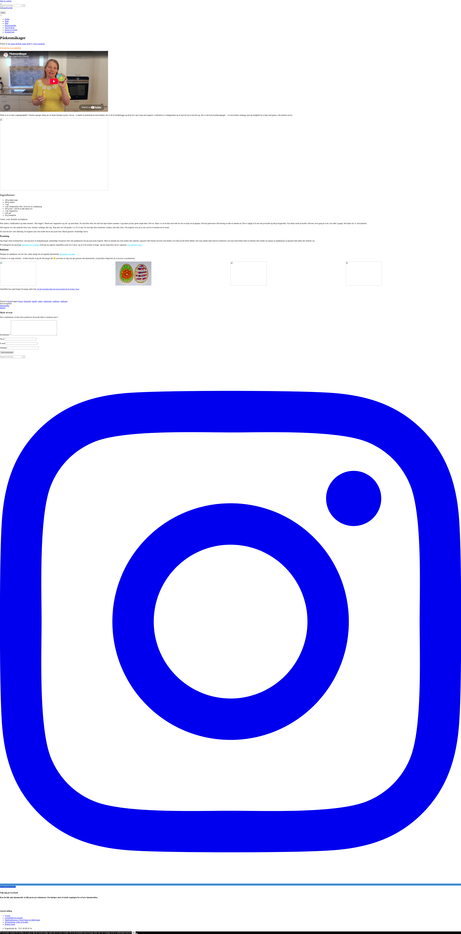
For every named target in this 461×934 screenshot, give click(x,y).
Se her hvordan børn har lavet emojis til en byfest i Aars (58, 289)
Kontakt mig (9, 32)
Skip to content (5, 1)
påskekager (47, 301)
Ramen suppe (10, 924)
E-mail (2, 343)
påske (40, 301)
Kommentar (5, 335)
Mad (6, 23)
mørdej (34, 301)
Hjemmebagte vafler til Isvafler (16, 922)
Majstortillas (4, 306)
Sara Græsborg (39, 44)
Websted (3, 348)
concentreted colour (135, 245)
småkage (56, 301)
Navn (2, 339)
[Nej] (137, 933)
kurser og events (11, 30)
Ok (134, 933)
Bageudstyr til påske (67, 254)
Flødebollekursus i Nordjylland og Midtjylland (22, 920)
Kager (7, 19)
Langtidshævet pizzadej (14, 918)
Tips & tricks (10, 28)
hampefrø (27, 301)
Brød (7, 21)
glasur (20, 301)
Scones (7, 916)
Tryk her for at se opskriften (10, 48)
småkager (63, 301)
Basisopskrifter (10, 26)
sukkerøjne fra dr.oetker (30, 245)
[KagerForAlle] (6, 8)
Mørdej (3, 308)
